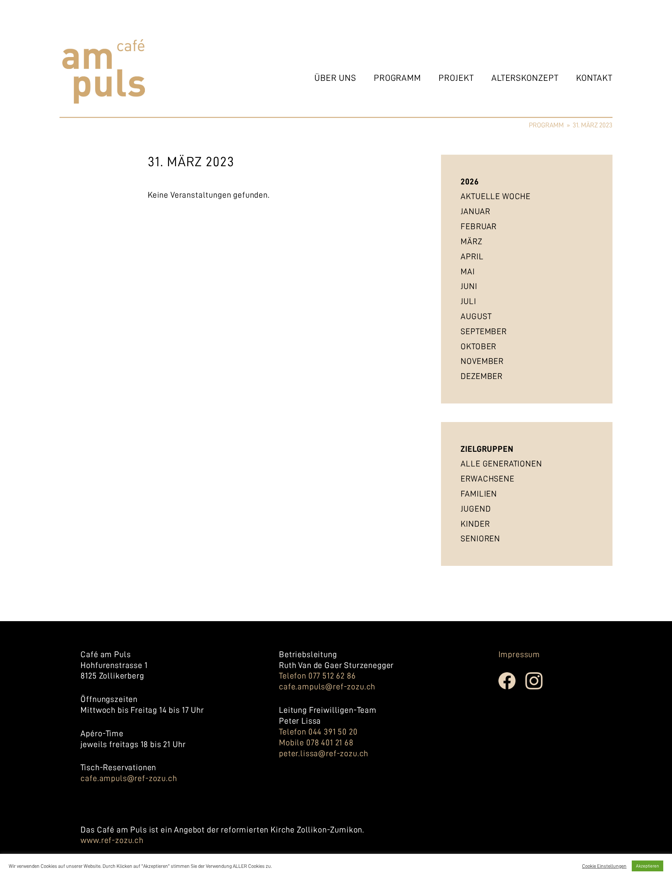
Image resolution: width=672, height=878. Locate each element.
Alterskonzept (524, 77)
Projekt (456, 77)
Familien (479, 494)
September (484, 331)
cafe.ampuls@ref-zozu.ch (128, 778)
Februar (479, 226)
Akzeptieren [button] (647, 866)
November (482, 361)
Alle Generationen (501, 463)
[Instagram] (538, 687)
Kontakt (594, 77)
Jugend (476, 509)
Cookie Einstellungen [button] (604, 866)
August (476, 316)
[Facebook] (511, 687)
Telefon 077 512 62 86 (317, 676)
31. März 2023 (592, 125)
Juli (468, 301)
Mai (468, 271)
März (471, 241)
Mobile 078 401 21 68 (316, 742)
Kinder (475, 524)
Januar (475, 211)
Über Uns (335, 77)
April (472, 256)
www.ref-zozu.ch (112, 840)
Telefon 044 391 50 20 (318, 732)
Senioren (480, 538)
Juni (469, 286)
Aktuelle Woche (496, 196)
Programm (397, 77)
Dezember (482, 376)
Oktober (478, 346)
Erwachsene (487, 479)
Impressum (519, 654)
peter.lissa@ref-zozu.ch (323, 753)
